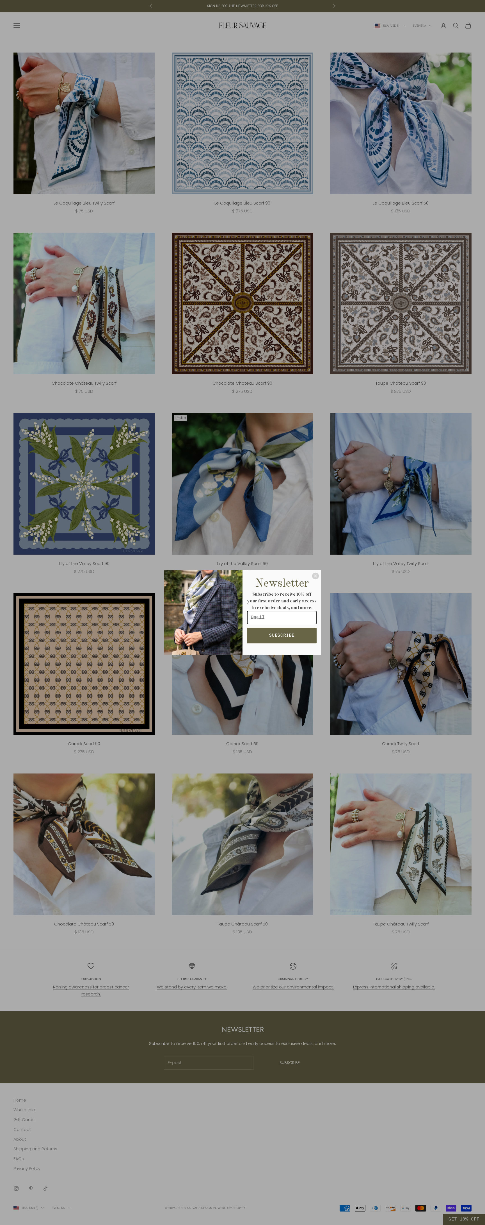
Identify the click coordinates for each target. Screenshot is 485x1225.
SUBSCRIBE (281, 635)
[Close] (315, 576)
